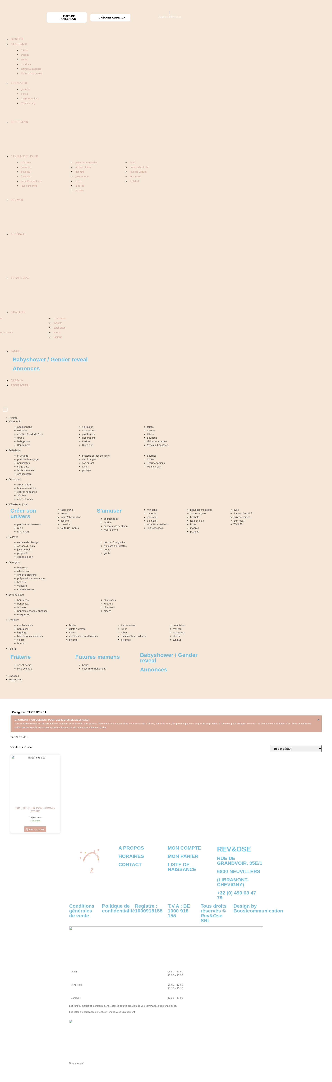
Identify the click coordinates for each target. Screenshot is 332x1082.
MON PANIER (183, 856)
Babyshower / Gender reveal (50, 359)
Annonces (26, 368)
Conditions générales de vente (81, 910)
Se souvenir (19, 122)
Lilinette (17, 39)
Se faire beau (20, 277)
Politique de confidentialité (118, 908)
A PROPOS (131, 848)
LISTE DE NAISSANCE (182, 867)
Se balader (19, 83)
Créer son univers (23, 513)
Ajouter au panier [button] (35, 829)
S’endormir (19, 44)
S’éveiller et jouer (24, 156)
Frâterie (20, 657)
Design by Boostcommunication (258, 908)
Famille (16, 351)
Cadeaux (17, 380)
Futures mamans (97, 657)
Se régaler (18, 234)
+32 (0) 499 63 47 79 (236, 895)
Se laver (17, 200)
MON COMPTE (184, 848)
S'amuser (109, 511)
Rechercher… (20, 385)
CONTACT (130, 864)
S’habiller (18, 312)
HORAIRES (131, 856)
